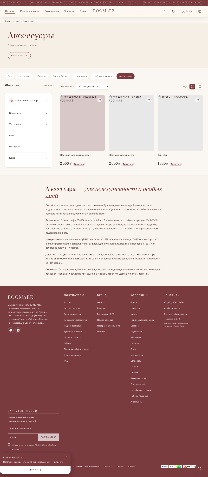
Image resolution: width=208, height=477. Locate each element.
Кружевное (136, 331)
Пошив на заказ (29, 11)
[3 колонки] (192, 86)
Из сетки (134, 343)
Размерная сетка (72, 314)
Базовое (134, 325)
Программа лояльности (109, 325)
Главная (8, 21)
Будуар (134, 302)
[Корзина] (199, 11)
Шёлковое (135, 337)
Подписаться (48, 437)
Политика (108, 466)
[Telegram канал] (11, 330)
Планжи (134, 372)
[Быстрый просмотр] (99, 146)
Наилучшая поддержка (142, 320)
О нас (83, 11)
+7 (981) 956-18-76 (174, 302)
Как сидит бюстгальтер (75, 320)
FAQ (66, 360)
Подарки (69, 11)
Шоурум (101, 308)
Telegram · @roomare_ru (175, 314)
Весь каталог (17, 55)
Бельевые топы (138, 378)
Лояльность (51, 11)
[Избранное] (173, 11)
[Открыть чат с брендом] (199, 468)
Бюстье (134, 366)
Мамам (133, 314)
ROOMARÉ (20, 297)
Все (10, 76)
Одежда (41, 76)
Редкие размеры (72, 325)
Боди (133, 349)
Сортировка (67, 86)
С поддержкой (137, 384)
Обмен (67, 343)
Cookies (131, 466)
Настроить (57, 461)
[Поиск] (164, 11)
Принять (35, 469)
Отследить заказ (72, 337)
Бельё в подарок (72, 355)
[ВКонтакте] (18, 330)
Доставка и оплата (73, 331)
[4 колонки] (200, 86)
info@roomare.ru (172, 308)
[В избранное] (99, 100)
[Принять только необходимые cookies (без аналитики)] (66, 456)
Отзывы (101, 331)
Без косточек (136, 355)
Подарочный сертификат (76, 349)
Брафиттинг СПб (105, 314)
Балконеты (135, 360)
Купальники (80, 76)
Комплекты (25, 76)
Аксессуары (125, 76)
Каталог (10, 11)
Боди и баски (60, 76)
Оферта (120, 466)
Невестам (135, 308)
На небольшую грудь (140, 390)
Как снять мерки (72, 308)
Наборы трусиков (103, 76)
